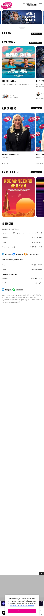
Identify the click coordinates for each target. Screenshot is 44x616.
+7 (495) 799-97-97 (36, 237)
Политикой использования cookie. (22, 606)
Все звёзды (36, 108)
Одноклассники (33, 254)
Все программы (35, 42)
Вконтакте (19, 254)
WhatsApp (19, 290)
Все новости (36, 33)
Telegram (8, 254)
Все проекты (36, 172)
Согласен (22, 611)
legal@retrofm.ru (37, 242)
